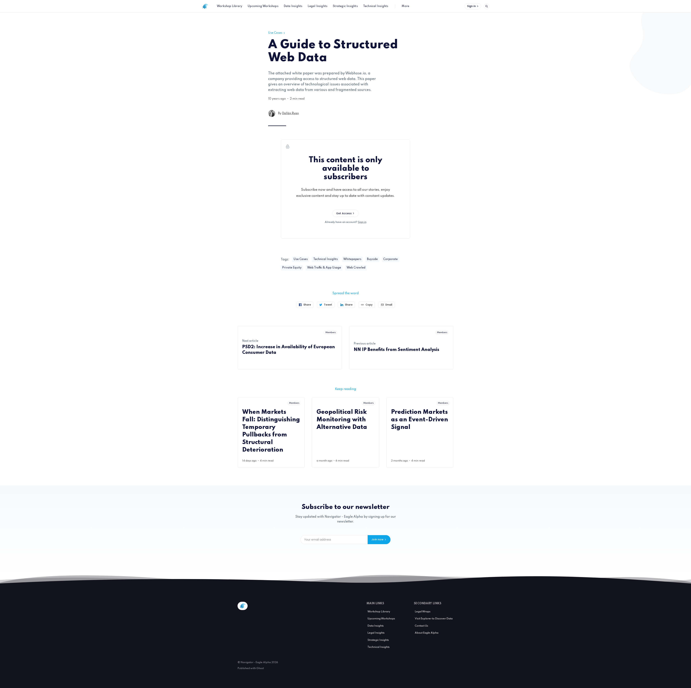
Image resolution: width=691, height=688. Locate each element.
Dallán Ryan (290, 113)
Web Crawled (356, 267)
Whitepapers (352, 259)
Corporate (390, 259)
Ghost (260, 668)
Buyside (372, 259)
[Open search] (486, 6)
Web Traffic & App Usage (324, 267)
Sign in (471, 6)
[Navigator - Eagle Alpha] (205, 6)
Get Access (344, 213)
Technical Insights (325, 259)
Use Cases (275, 33)
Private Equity (292, 267)
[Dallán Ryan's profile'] (271, 113)
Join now (377, 539)
